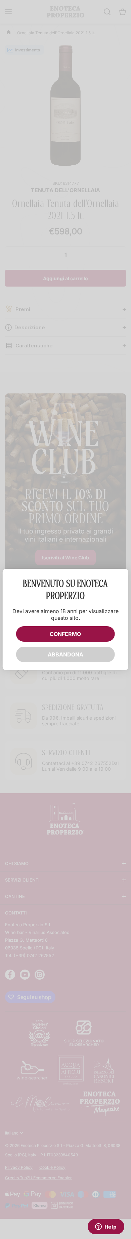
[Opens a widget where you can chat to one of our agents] (105, 1227)
